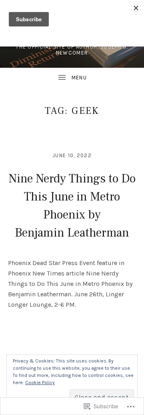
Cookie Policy (40, 382)
